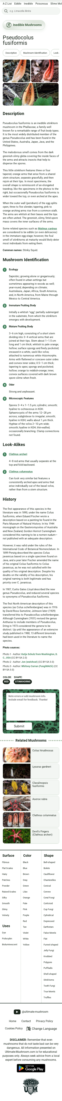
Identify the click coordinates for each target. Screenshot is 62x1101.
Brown (26, 874)
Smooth (6, 903)
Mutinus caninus (47, 228)
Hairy (4, 874)
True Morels (49, 991)
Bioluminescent (9, 944)
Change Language (44, 1028)
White (26, 938)
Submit (19, 726)
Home (12, 1021)
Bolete (47, 868)
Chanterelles (50, 880)
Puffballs (48, 968)
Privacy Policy (44, 1021)
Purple (26, 915)
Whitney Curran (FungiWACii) (37, 666)
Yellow (26, 944)
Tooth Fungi (49, 985)
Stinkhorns (22, 681)
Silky (4, 897)
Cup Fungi (48, 909)
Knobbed (48, 956)
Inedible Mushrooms (27, 25)
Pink (25, 909)
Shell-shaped (50, 974)
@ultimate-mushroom (34, 1011)
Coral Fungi (49, 897)
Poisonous (41, 3)
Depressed (49, 921)
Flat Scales (7, 868)
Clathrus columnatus (21, 471)
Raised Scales (9, 891)
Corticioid (48, 903)
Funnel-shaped (51, 944)
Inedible (28, 3)
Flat (45, 938)
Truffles (47, 997)
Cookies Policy (14, 1028)
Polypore (48, 962)
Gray (25, 880)
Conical (47, 885)
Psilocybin (7, 938)
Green (26, 885)
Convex (47, 891)
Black (25, 862)
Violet (25, 932)
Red (6, 681)
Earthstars (49, 927)
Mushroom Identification (35, 53)
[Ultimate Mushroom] (31, 1086)
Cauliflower (49, 874)
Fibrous (5, 862)
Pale (25, 903)
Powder (5, 885)
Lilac (25, 891)
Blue (25, 868)
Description (11, 53)
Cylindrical (49, 915)
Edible (17, 3)
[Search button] (6, 11)
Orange (26, 897)
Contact (26, 1021)
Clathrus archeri (18, 454)
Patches (6, 880)
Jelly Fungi (49, 950)
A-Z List (7, 3)
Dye (4, 932)
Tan (25, 927)
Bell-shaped (49, 862)
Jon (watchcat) (29, 661)
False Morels (50, 932)
